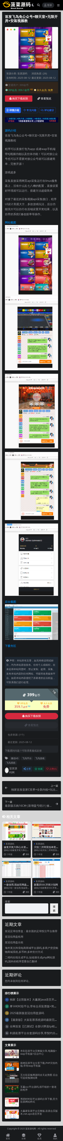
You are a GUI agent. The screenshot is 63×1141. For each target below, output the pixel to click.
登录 (49, 5)
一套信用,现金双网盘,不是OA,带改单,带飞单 (16, 886)
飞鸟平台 (26, 758)
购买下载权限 (20, 98)
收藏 (40, 769)
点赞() (53, 769)
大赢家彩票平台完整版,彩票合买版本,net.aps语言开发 (39, 1112)
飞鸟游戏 (39, 758)
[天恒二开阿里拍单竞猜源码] (46, 831)
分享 (28, 769)
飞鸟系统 (10, 762)
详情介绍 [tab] (14, 110)
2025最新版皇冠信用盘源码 (27, 1013)
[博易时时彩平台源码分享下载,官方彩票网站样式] (12, 1102)
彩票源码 (22, 73)
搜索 (7, 901)
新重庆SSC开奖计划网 (46, 884)
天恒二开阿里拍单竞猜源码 (46, 848)
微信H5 (14, 758)
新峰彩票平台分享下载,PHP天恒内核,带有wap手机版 (38, 1064)
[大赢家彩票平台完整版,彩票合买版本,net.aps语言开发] (12, 1114)
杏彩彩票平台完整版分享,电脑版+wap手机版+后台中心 (38, 1052)
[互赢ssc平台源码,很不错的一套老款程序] (12, 1090)
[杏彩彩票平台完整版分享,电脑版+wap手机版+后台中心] (12, 1054)
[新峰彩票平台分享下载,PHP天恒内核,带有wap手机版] (12, 1066)
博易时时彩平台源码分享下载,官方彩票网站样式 (39, 1100)
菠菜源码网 (13, 770)
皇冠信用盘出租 (14, 942)
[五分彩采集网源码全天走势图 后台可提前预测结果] (12, 1078)
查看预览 (46, 98)
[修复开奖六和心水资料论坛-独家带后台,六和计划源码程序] (16, 831)
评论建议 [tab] (49, 110)
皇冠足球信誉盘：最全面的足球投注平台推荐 (31, 931)
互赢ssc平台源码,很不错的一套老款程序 (38, 1088)
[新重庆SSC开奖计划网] (46, 868)
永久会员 (48, 703)
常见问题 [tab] (31, 110)
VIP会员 (24, 703)
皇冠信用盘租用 (14, 936)
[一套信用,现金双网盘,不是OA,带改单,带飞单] (16, 868)
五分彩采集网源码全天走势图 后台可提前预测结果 (39, 1076)
